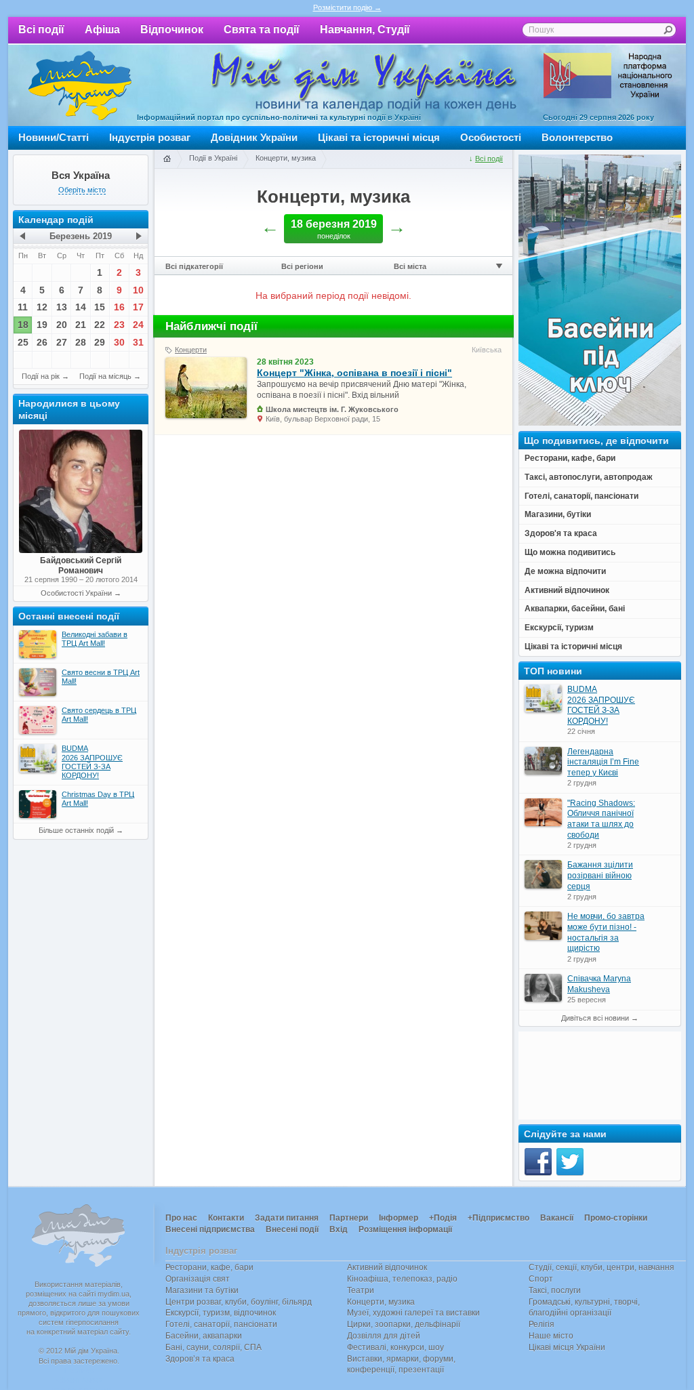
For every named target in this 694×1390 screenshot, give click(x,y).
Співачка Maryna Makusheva (599, 984)
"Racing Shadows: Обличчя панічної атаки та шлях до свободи (601, 819)
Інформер (398, 1218)
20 (61, 324)
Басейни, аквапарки (203, 1336)
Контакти (226, 1218)
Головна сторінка (166, 159)
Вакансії (556, 1218)
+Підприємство (498, 1218)
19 (42, 324)
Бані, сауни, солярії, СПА (213, 1347)
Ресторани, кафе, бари (209, 1267)
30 (119, 342)
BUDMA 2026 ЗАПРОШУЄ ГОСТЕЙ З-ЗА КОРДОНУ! (601, 705)
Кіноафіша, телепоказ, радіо (402, 1279)
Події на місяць (105, 376)
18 (23, 324)
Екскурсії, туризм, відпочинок (220, 1312)
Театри (360, 1290)
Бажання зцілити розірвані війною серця (600, 875)
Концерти (191, 350)
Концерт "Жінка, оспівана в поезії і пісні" (354, 372)
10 (138, 290)
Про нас (181, 1218)
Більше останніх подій (76, 830)
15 (99, 307)
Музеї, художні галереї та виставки (413, 1312)
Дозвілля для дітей (383, 1336)
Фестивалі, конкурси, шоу (395, 1347)
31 (138, 342)
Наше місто (551, 1336)
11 (23, 307)
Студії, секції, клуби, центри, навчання (601, 1267)
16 (119, 307)
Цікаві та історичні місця (379, 137)
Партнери (348, 1218)
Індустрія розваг (149, 137)
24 (138, 324)
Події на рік (41, 376)
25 (23, 342)
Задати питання (287, 1218)
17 (138, 307)
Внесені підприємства (210, 1229)
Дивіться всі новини (595, 1018)
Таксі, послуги (555, 1290)
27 (61, 342)
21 (80, 324)
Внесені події (292, 1229)
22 (99, 324)
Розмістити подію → (347, 7)
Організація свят (197, 1279)
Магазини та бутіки (202, 1290)
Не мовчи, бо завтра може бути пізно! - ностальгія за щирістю (606, 932)
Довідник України (254, 137)
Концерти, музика (286, 158)
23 (119, 324)
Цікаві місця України (567, 1347)
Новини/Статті (53, 137)
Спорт (541, 1279)
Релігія (541, 1324)
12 (42, 307)
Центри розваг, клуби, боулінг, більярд (238, 1302)
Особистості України (76, 593)
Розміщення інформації (405, 1229)
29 (99, 342)
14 (80, 307)
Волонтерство (577, 137)
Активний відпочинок (387, 1267)
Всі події (41, 29)
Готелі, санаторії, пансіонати (221, 1324)
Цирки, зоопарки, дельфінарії (403, 1324)
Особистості (490, 137)
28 (80, 342)
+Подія (443, 1218)
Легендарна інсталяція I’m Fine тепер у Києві (603, 762)
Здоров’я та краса (199, 1359)
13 (61, 307)
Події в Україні (213, 158)
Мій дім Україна (79, 85)
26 (42, 342)
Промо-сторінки (615, 1218)
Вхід (338, 1229)
